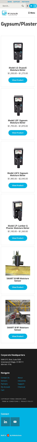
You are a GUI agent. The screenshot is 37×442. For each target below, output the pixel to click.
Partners (25, 2)
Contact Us (5, 378)
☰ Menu (31, 12)
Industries (22, 381)
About (20, 378)
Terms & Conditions (10, 401)
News (10, 2)
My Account (27, 5)
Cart (35, 6)
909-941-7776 (6, 364)
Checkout (21, 387)
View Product (17, 80)
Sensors (4, 381)
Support (16, 2)
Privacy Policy (27, 401)
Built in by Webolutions (11, 435)
